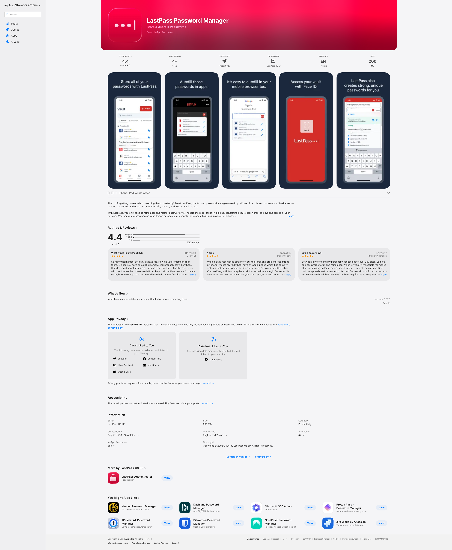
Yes (110, 445)
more (291, 216)
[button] (23, 23)
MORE (193, 274)
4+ (299, 435)
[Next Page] (393, 130)
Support (175, 543)
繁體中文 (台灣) (381, 539)
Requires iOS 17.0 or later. (122, 435)
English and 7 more (213, 435)
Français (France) (322, 539)
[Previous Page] (104, 130)
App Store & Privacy (141, 543)
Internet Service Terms (118, 543)
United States (253, 539)
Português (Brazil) (350, 539)
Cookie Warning (161, 543)
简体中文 (307, 539)
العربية (284, 539)
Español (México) (271, 539)
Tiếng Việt (366, 539)
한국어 (336, 539)
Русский (295, 539)
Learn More (208, 383)
